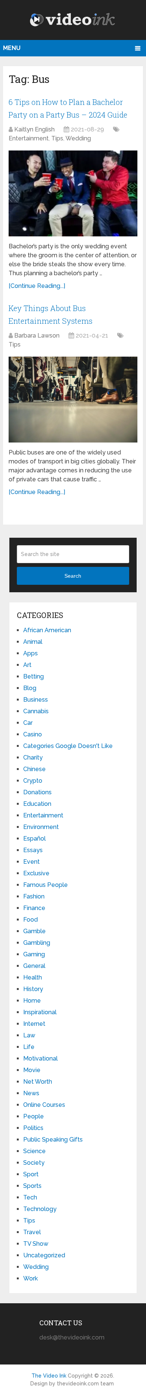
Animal (32, 641)
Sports (32, 1185)
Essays (33, 850)
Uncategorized (44, 1255)
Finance (34, 908)
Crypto (32, 780)
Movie (31, 1070)
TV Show (35, 1243)
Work (30, 1278)
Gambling (36, 942)
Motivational (40, 1058)
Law (29, 1035)
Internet (34, 1023)
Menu (12, 48)
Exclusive (36, 873)
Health (32, 977)
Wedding (78, 138)
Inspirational (40, 1012)
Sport (31, 1174)
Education (37, 803)
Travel (32, 1232)
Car (28, 722)
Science (34, 1151)
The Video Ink (48, 1376)
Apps (30, 653)
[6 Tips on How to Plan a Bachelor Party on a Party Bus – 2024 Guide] (73, 193)
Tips (57, 138)
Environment (41, 826)
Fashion (34, 896)
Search (72, 576)
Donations (37, 792)
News (31, 1093)
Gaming (34, 954)
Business (35, 699)
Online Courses (44, 1104)
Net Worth (37, 1081)
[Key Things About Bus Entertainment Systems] (73, 400)
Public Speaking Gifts (53, 1139)
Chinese (34, 769)
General (34, 965)
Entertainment (29, 138)
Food (30, 919)
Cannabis (36, 711)
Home (32, 1000)
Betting (33, 676)
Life (28, 1046)
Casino (32, 734)
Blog (29, 688)
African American (47, 630)
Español (34, 838)
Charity (33, 757)
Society (34, 1162)
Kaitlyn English (34, 129)
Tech (30, 1197)
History (33, 989)
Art (27, 664)
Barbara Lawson (37, 335)
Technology (40, 1209)
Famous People (45, 884)
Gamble (34, 931)
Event (31, 861)
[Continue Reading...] (37, 285)
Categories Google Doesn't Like (68, 745)
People (33, 1116)
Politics (33, 1127)
